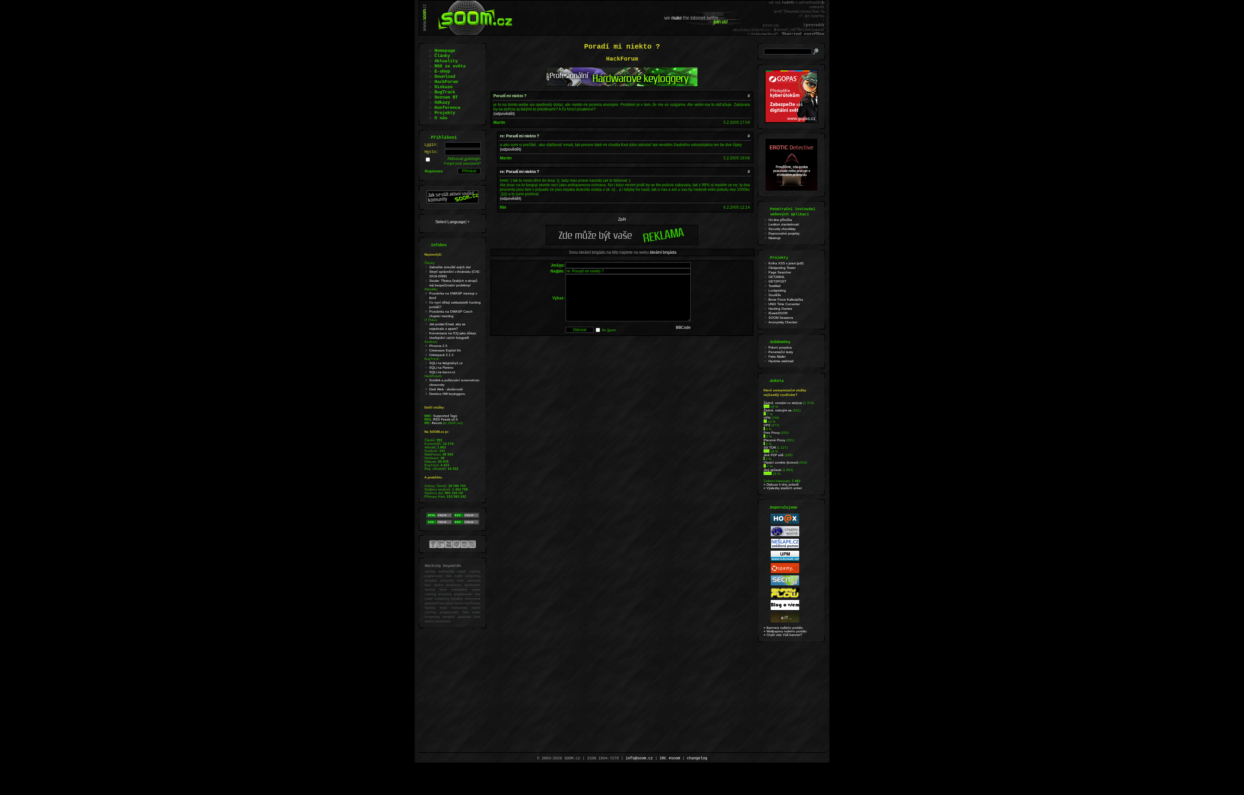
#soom (437, 423)
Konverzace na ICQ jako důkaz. (453, 333)
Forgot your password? (462, 163)
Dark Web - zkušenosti (446, 389)
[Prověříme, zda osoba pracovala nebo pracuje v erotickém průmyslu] (791, 189)
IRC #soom (670, 758)
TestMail (774, 286)
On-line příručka (780, 220)
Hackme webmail (780, 361)
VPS (767, 425)
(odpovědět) (504, 113)
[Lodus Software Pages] (785, 559)
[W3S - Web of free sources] (785, 621)
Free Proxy (772, 432)
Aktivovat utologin (464, 158)
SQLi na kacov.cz (442, 372)
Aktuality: (431, 289)
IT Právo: (431, 320)
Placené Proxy (774, 440)
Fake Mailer (777, 356)
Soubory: (431, 341)
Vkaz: (558, 298)
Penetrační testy (780, 352)
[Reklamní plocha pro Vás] (622, 243)
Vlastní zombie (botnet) (781, 462)
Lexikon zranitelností (783, 224)
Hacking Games (780, 308)
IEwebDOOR (778, 313)
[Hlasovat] (766, 407)
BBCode (683, 327)
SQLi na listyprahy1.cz (446, 363)
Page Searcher (779, 272)
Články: (429, 263)
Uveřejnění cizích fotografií (449, 338)
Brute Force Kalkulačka (785, 299)
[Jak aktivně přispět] (452, 202)
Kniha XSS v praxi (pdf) (785, 263)
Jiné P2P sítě (774, 455)
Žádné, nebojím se (778, 410)
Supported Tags (445, 416)
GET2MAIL (776, 277)
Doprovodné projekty (784, 233)
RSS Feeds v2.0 (445, 419)
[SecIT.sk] (785, 584)
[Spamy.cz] (785, 572)
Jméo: (558, 265)
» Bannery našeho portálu (783, 627)
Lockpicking (777, 290)
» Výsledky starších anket (783, 488)
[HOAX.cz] (785, 522)
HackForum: (433, 376)
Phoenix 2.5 (438, 346)
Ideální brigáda (663, 252)
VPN (767, 418)
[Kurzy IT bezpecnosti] (791, 121)
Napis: (557, 271)
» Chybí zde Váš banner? (783, 635)
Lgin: (431, 145)
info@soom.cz (639, 758)
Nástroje (774, 238)
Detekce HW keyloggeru (447, 394)
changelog (697, 758)
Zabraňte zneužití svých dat (450, 267)
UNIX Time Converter (784, 304)
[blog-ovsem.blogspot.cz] (785, 609)
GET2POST (777, 281)
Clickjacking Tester (782, 268)
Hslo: (431, 152)
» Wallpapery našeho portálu (785, 631)
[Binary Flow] (785, 596)
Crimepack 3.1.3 (441, 355)
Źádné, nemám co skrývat (783, 403)
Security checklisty (782, 229)
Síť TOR (770, 447)
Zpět (622, 219)
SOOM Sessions (780, 317)
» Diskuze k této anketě (781, 484)
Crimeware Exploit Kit (445, 350)
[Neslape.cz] (785, 547)
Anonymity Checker (782, 322)
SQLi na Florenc (441, 367)
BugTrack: (432, 359)
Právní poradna (780, 347)
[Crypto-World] (785, 535)
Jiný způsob (772, 470)
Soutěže (774, 295)
